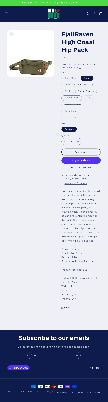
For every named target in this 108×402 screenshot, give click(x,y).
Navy (69, 85)
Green (87, 78)
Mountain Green (74, 105)
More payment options (81, 167)
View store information (76, 183)
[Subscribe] (77, 355)
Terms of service (93, 392)
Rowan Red (83, 85)
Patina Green (73, 118)
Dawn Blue (72, 112)
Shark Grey (72, 79)
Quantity (65, 136)
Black (69, 92)
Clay (90, 99)
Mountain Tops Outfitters (25, 392)
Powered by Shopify (45, 392)
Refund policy (62, 392)
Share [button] (67, 308)
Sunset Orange (86, 91)
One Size (69, 129)
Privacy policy (77, 392)
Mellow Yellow (72, 98)
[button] (6, 13)
